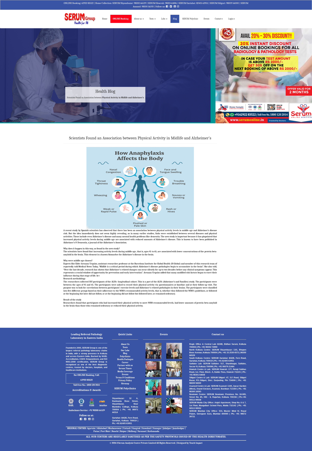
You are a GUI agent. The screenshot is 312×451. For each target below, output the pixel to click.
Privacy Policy (125, 380)
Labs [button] (163, 19)
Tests (125, 347)
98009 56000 (232, 3)
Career (125, 362)
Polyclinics (125, 356)
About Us (125, 344)
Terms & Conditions (125, 377)
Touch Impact (195, 443)
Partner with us (125, 365)
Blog (175, 19)
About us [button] (138, 19)
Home (106, 18)
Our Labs (125, 350)
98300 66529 (140, 3)
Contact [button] (218, 19)
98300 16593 (148, 6)
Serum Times (125, 368)
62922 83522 (87, 3)
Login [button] (230, 19)
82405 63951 (202, 3)
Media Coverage (125, 371)
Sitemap (125, 383)
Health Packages (125, 359)
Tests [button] (151, 19)
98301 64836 (171, 3)
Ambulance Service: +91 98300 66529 (86, 410)
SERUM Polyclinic (190, 19)
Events (206, 19)
